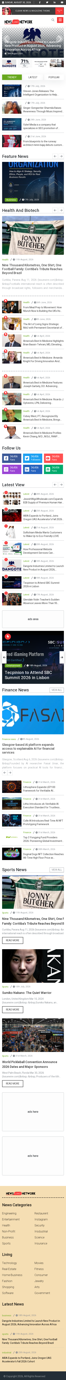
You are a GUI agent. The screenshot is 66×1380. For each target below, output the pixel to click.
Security (39, 1225)
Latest (26, 494)
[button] (59, 38)
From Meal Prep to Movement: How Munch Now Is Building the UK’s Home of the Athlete (43, 309)
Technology (9, 1263)
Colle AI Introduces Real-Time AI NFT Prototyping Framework (43, 822)
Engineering (9, 1213)
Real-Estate (9, 1269)
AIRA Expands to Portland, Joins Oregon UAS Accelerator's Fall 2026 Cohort (26, 1359)
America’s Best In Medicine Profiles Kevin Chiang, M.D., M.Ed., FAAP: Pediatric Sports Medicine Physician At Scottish (42, 434)
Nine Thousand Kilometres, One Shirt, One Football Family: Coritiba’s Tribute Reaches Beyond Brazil (29, 1341)
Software (7, 1293)
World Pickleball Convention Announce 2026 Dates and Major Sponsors (29, 1064)
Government (42, 1293)
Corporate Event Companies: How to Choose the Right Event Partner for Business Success (43, 584)
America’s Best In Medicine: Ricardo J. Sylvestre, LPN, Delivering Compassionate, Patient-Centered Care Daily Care (43, 401)
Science (39, 1237)
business (6, 1315)
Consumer (41, 1275)
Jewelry (39, 1281)
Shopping (8, 1287)
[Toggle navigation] (60, 20)
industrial (6, 1352)
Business (11, 199)
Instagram (41, 1219)
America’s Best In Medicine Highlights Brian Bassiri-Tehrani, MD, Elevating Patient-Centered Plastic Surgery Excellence (43, 342)
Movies (38, 1263)
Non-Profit (8, 1231)
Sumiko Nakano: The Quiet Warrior (27, 993)
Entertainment (13, 660)
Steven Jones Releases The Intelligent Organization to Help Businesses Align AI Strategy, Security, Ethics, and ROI (40, 93)
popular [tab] (54, 77)
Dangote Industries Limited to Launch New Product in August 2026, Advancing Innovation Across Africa (31, 1322)
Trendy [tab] (12, 77)
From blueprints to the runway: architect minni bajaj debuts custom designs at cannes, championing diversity (42, 143)
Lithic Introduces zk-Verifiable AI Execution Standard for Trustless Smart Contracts (41, 805)
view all (57, 690)
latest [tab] (33, 77)
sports (5, 1334)
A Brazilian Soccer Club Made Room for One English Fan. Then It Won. (42, 551)
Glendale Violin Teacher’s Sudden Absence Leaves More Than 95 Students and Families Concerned (41, 500)
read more (12, 940)
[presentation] (55, 156)
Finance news (9, 739)
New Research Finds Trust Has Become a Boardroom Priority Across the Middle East (43, 517)
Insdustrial (41, 1231)
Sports (5, 912)
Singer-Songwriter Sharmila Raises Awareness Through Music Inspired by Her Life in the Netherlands (42, 109)
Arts (37, 1287)
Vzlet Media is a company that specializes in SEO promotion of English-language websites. (40, 126)
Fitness (39, 1269)
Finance (27, 782)
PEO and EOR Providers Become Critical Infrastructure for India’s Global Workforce (40, 534)
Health (5, 259)
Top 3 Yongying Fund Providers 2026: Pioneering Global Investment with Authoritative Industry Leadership (42, 839)
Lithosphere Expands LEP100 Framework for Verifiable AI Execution (39, 789)
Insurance (40, 1243)
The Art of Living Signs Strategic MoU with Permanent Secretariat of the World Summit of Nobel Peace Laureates (42, 326)
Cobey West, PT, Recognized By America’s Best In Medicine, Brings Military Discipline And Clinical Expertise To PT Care (41, 418)
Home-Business (12, 1275)
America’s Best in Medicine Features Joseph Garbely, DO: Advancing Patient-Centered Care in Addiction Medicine (42, 384)
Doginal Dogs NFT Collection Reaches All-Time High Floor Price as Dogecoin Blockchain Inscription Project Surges (43, 856)
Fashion (7, 1281)
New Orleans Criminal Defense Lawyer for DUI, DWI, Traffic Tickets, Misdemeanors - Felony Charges (42, 568)
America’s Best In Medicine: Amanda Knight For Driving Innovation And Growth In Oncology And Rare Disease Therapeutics (42, 359)
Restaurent (41, 1213)
